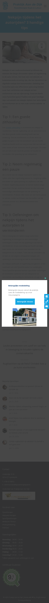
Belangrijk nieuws (25, 302)
